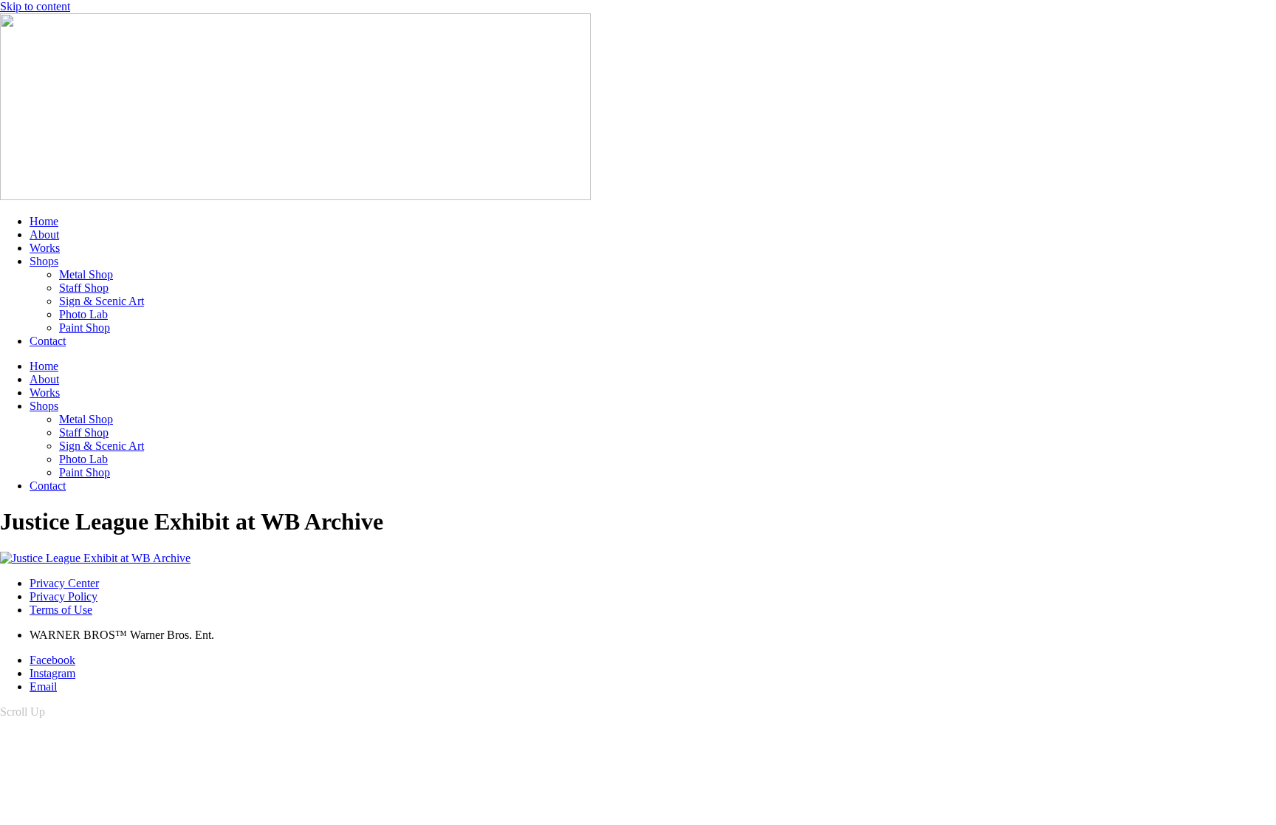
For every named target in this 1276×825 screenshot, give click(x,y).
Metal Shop (86, 274)
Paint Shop (84, 327)
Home (44, 221)
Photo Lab (83, 314)
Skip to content (35, 6)
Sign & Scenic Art (101, 301)
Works (45, 248)
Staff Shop (84, 287)
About (44, 234)
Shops (44, 261)
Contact (48, 341)
